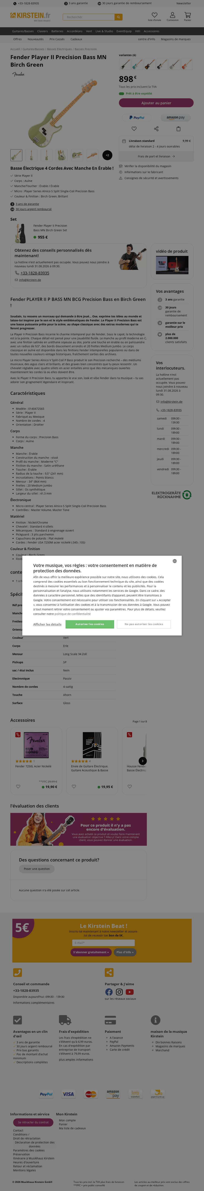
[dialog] (102, 595)
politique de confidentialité (73, 614)
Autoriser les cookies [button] (90, 624)
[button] (47, 624)
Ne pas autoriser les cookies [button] (144, 624)
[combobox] (175, 561)
